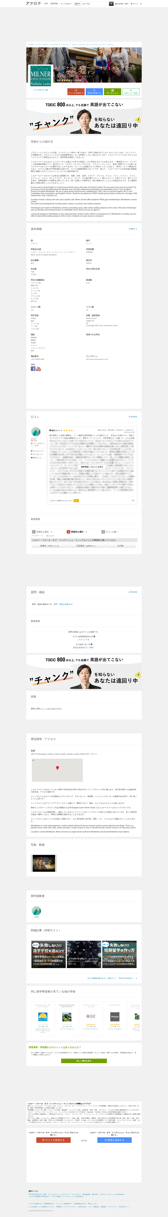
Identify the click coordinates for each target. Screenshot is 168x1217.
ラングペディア (53, 1194)
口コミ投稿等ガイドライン (46, 1207)
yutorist (33, 439)
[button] (57, 768)
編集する (134, 229)
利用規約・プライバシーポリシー (66, 1207)
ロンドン (88, 76)
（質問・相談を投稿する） (63, 604)
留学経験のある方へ (80, 1203)
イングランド (75, 76)
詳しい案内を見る (84, 1061)
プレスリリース (112, 1207)
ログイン (135, 4)
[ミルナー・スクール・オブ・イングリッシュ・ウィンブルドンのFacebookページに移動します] (33, 368)
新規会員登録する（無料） (84, 647)
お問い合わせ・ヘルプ (85, 1207)
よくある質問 (33, 1207)
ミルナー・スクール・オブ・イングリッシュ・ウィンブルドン (97, 70)
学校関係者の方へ (49, 1203)
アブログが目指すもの (35, 1203)
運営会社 (96, 1207)
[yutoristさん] (36, 911)
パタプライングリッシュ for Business (111, 1194)
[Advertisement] (84, 25)
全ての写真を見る (40, 90)
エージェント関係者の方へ (64, 1203)
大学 (46, 4)
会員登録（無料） (123, 4)
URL (133, 500)
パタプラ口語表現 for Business (39, 1196)
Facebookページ (124, 1207)
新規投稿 (134, 417)
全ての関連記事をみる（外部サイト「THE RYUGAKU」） (111, 978)
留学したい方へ (93, 1203)
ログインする (84, 640)
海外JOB (95, 1194)
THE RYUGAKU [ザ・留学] (38, 1194)
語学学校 (54, 4)
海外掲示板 (86, 1194)
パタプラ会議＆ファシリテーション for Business (67, 1196)
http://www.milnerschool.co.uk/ (97, 359)
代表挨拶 (103, 1207)
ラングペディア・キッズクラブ (70, 1194)
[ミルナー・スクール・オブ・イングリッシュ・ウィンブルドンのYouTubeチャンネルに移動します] (38, 368)
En (141, 4)
